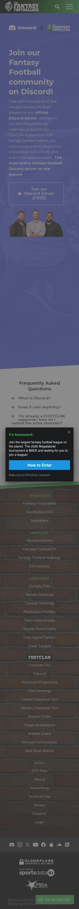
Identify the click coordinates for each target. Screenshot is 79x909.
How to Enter (39, 465)
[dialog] (39, 454)
